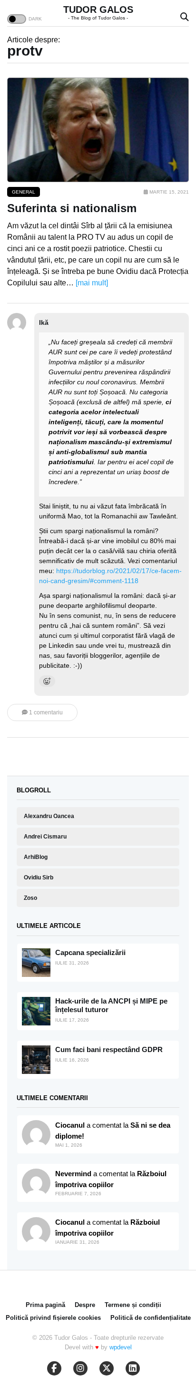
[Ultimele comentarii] (36, 1134)
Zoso (30, 898)
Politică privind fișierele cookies (53, 1317)
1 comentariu (45, 712)
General (23, 192)
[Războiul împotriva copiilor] (36, 1231)
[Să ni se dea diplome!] (36, 1183)
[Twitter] (106, 1368)
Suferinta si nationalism (72, 208)
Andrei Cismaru (45, 836)
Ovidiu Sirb (38, 877)
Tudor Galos (98, 9)
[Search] (184, 17)
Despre (85, 1304)
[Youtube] (80, 1368)
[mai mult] (92, 283)
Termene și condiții (133, 1304)
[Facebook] (54, 1368)
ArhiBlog (36, 857)
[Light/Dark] (16, 19)
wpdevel (120, 1347)
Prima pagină (45, 1304)
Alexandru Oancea (49, 816)
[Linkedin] (133, 1368)
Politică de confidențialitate (150, 1317)
